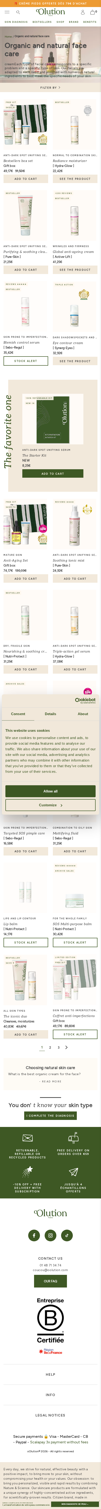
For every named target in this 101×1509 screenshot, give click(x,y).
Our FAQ (50, 1281)
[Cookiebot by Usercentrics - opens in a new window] (75, 701)
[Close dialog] (99, 1501)
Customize (48, 805)
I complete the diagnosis (51, 1115)
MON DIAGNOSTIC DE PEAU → (75, 1504)
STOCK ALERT (25, 360)
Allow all (50, 791)
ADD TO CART (26, 178)
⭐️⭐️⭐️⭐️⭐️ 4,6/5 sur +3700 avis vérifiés (50, 4)
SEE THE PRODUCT (75, 178)
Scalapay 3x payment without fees (59, 1442)
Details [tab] (50, 714)
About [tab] (83, 714)
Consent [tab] (18, 714)
